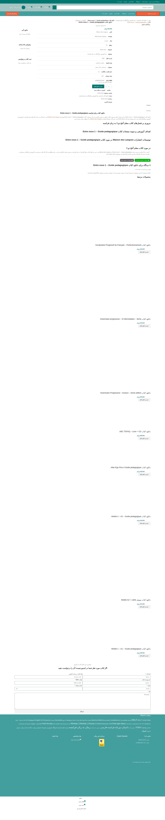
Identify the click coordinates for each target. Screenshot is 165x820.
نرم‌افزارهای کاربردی (12, 13)
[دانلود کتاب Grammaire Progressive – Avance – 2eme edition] (138, 340)
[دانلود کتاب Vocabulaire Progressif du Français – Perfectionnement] (138, 192)
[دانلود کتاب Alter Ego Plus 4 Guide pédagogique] (140, 451)
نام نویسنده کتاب (146, 679)
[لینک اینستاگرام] (15, 1)
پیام (150, 691)
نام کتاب (148, 674)
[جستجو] (55, 7)
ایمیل (149, 685)
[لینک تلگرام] (6, 1)
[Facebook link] (20, 1)
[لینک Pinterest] (11, 1)
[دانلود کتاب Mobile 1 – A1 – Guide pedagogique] (133, 626)
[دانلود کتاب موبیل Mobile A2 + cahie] (133, 542)
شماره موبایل (79, 685)
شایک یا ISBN (79, 679)
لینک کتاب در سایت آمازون (76, 674)
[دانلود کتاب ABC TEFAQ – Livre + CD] (138, 413)
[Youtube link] (13, 1)
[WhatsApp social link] (9, 1)
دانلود (11, 7)
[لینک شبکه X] (17, 1)
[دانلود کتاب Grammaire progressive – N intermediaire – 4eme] (138, 266)
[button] (144, 252)
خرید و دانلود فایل (98, 86)
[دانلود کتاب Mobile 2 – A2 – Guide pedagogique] (133, 493)
